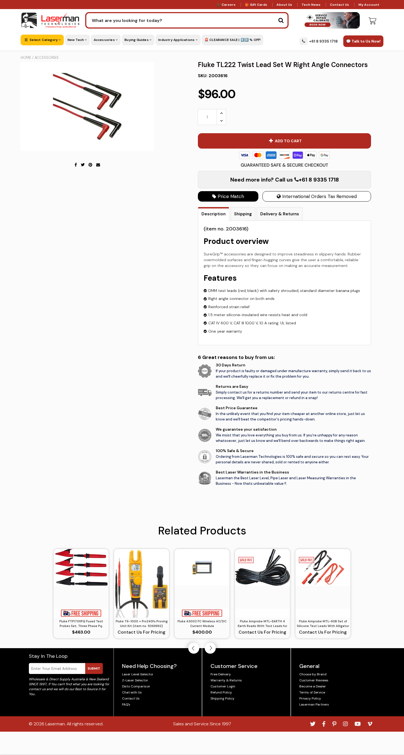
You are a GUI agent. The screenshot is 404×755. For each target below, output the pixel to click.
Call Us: (202, 407)
